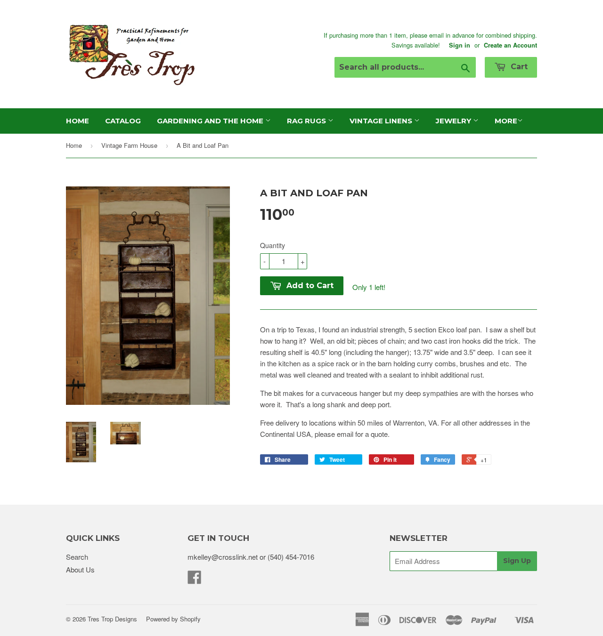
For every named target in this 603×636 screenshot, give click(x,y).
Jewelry (454, 120)
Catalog (123, 120)
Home (77, 120)
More (506, 120)
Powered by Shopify (173, 618)
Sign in (459, 45)
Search (77, 557)
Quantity (272, 245)
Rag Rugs (307, 120)
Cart (518, 66)
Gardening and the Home (211, 120)
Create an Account (510, 45)
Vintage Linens (382, 120)
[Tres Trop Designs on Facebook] (194, 580)
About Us (80, 569)
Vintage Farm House (129, 145)
